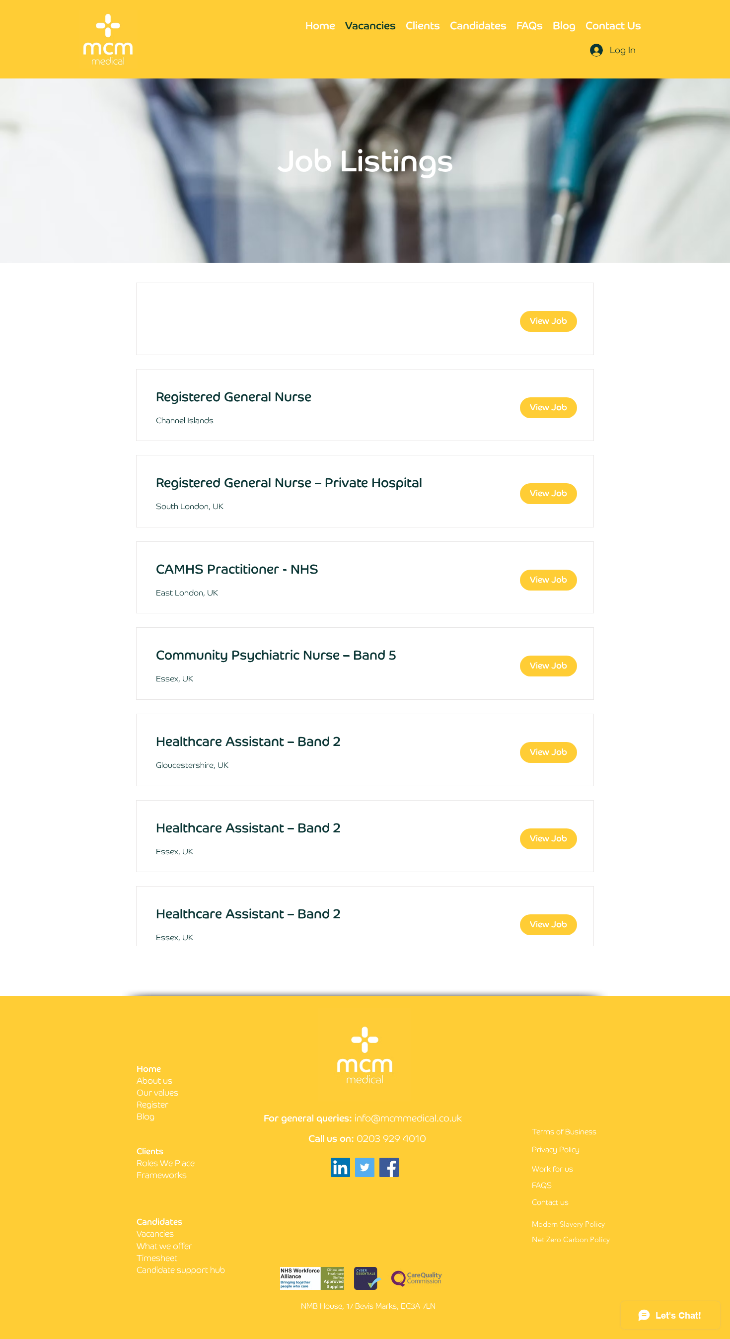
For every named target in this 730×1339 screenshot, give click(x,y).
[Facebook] (389, 1167)
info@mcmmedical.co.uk (408, 1118)
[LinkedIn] (340, 1167)
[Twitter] (364, 1167)
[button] (548, 321)
